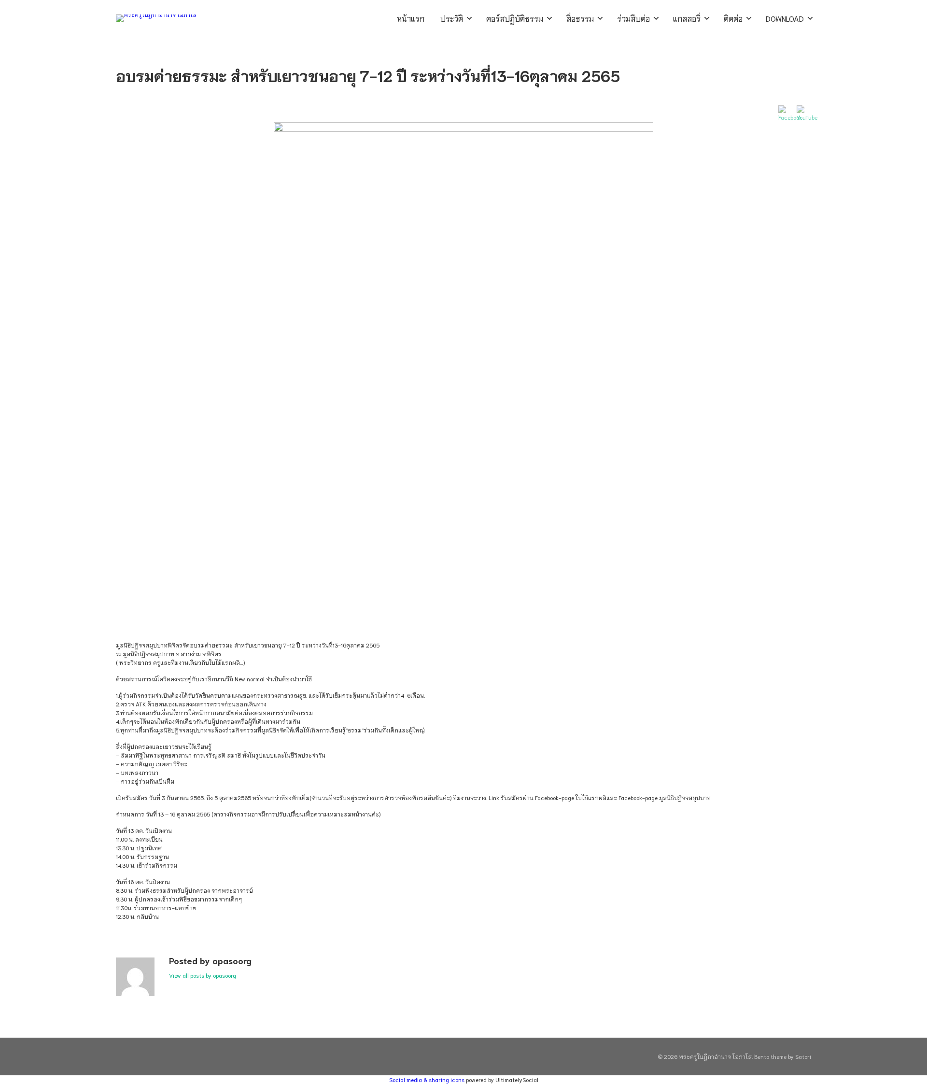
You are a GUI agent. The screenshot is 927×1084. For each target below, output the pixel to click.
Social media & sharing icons (427, 1079)
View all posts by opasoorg (202, 975)
